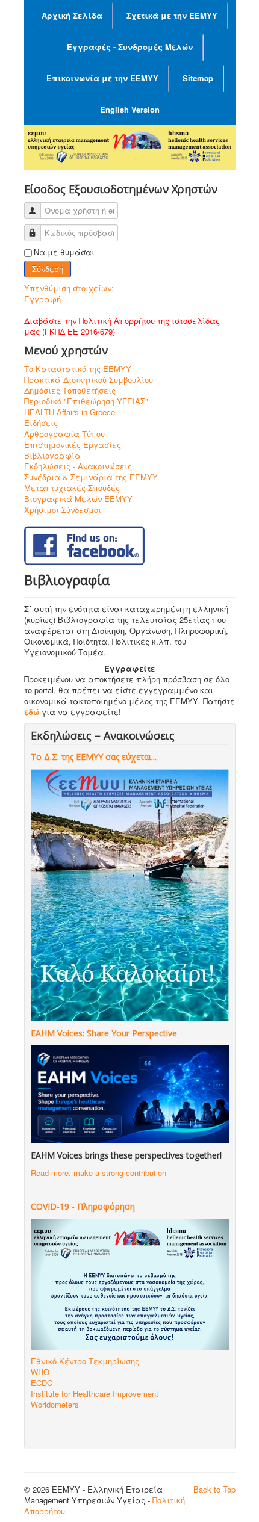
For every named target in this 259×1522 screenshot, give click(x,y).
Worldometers (55, 1404)
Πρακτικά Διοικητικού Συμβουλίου (88, 379)
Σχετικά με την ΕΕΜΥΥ (171, 15)
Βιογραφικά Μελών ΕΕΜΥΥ (78, 498)
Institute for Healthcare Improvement (94, 1393)
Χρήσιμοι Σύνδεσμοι (62, 509)
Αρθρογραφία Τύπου (64, 433)
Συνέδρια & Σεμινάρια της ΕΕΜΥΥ (91, 477)
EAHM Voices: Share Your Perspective (104, 1033)
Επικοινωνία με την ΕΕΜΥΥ (102, 78)
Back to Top (214, 1489)
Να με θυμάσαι (64, 252)
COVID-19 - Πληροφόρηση (83, 1206)
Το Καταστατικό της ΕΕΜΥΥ (77, 368)
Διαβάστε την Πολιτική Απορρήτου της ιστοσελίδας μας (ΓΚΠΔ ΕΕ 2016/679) (122, 326)
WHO (40, 1372)
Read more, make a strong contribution (98, 1172)
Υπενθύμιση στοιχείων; (69, 288)
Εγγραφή (42, 299)
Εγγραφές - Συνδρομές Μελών (130, 46)
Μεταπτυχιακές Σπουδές (72, 488)
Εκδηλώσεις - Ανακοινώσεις (78, 466)
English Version (130, 109)
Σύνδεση (47, 268)
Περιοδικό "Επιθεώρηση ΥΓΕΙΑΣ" (86, 401)
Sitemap (198, 78)
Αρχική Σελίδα (72, 15)
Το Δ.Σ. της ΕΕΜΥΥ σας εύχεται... (94, 757)
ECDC (41, 1382)
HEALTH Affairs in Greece (69, 412)
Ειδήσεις (41, 423)
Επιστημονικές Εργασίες (72, 444)
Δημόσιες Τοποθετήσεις (70, 390)
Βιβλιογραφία (52, 455)
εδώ (31, 711)
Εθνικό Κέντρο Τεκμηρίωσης (85, 1361)
